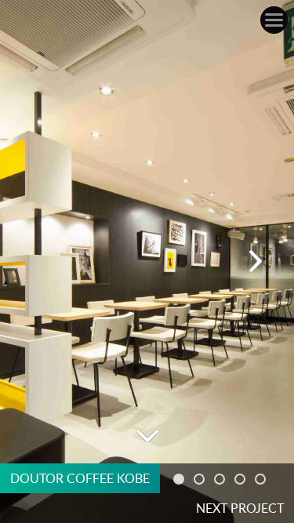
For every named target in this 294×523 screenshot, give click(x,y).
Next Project (240, 508)
